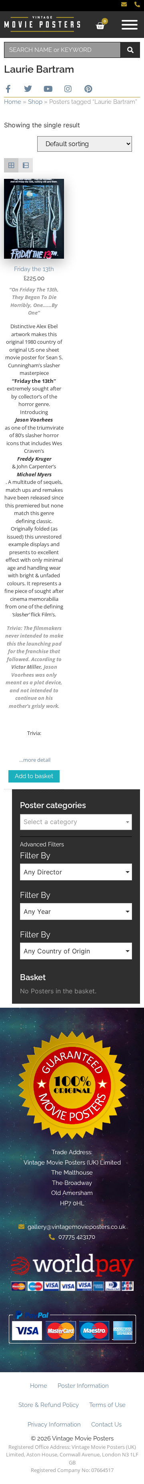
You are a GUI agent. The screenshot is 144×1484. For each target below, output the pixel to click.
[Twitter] (28, 89)
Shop (35, 101)
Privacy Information (54, 1424)
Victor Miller (26, 666)
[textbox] (76, 821)
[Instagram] (68, 89)
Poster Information (83, 1385)
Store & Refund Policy (48, 1405)
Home (12, 101)
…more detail (34, 759)
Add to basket (34, 776)
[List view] (25, 165)
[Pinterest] (88, 89)
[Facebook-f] (8, 89)
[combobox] (62, 50)
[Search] (130, 50)
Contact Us (106, 1424)
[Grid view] (11, 165)
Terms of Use (107, 1405)
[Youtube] (48, 89)
